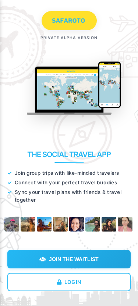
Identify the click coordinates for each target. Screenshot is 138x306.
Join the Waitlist (74, 259)
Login (72, 282)
